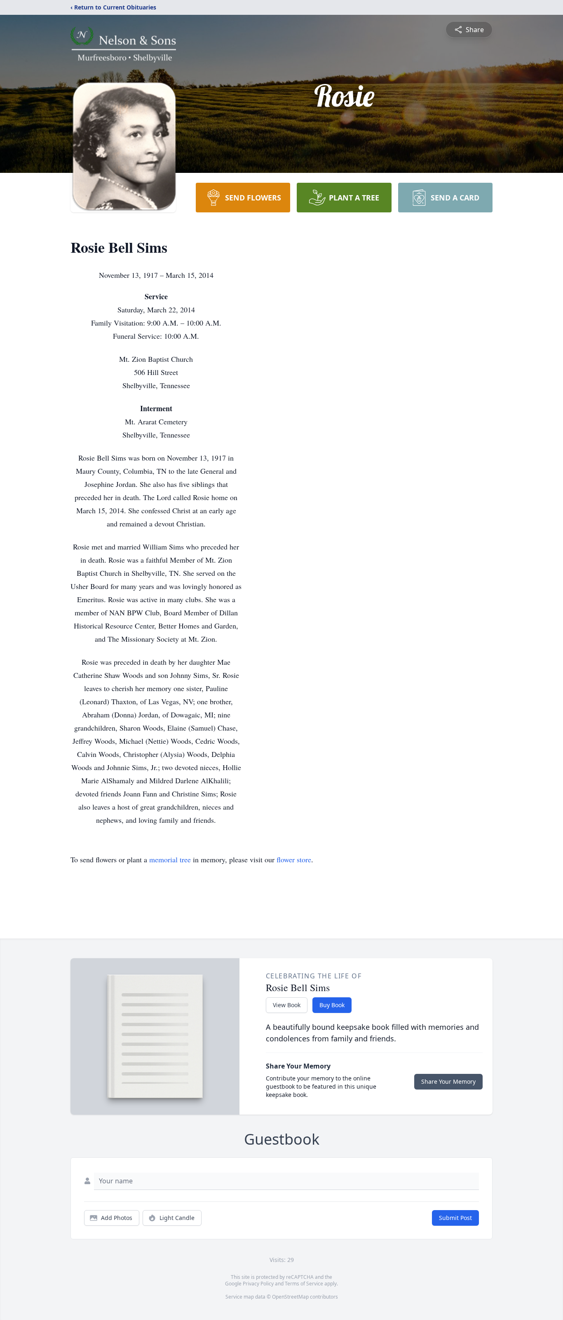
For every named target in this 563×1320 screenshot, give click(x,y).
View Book (286, 1005)
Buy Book (332, 1005)
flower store (294, 859)
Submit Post (455, 1218)
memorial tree (170, 859)
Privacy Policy (258, 1283)
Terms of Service (304, 1283)
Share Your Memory (448, 1081)
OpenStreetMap (290, 1296)
